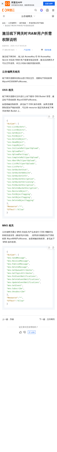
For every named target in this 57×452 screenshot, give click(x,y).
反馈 (33, 332)
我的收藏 (48, 49)
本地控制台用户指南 (36, 23)
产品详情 (27, 49)
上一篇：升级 (8, 319)
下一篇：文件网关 (47, 319)
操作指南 (22, 23)
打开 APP (49, 3)
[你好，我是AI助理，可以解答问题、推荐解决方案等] (41, 10)
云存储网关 (12, 23)
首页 (4, 23)
